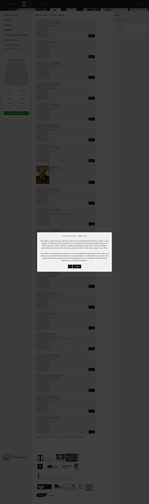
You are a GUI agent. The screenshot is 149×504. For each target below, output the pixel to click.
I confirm (76, 267)
